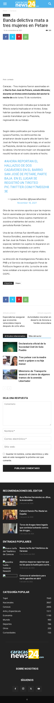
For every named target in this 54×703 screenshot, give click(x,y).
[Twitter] (12, 37)
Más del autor (35, 336)
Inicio (5, 10)
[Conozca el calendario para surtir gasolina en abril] (10, 579)
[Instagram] (23, 689)
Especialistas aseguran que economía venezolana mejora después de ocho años (14, 321)
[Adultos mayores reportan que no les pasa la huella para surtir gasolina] (10, 566)
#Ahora (10, 161)
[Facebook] (6, 37)
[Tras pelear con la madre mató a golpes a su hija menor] (10, 361)
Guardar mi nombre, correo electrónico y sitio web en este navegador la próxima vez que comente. (25, 457)
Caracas (13, 10)
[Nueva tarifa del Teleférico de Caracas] (10, 552)
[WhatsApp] (26, 37)
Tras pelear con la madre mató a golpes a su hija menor (32, 360)
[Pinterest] (19, 37)
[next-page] (9, 388)
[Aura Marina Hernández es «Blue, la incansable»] (10, 501)
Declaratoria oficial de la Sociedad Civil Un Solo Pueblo (32, 347)
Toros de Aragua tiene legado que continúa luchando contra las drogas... (34, 528)
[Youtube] (39, 689)
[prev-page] (4, 388)
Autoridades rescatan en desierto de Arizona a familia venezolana (39, 320)
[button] (5, 4)
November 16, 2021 (27, 202)
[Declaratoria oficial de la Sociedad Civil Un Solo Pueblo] (10, 347)
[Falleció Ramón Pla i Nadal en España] (10, 515)
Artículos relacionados (15, 336)
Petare (18, 283)
